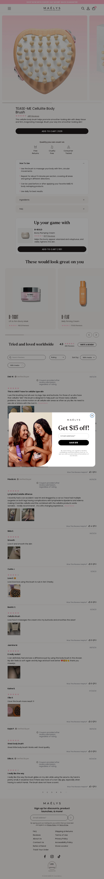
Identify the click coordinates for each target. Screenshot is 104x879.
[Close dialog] (92, 415)
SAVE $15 (73, 442)
